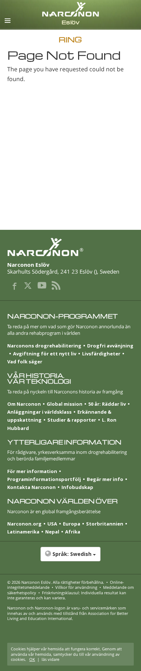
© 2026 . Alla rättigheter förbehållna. (55, 582)
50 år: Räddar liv (107, 404)
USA (52, 523)
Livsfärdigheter (101, 353)
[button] (70, 558)
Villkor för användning (76, 587)
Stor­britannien (104, 523)
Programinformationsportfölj (44, 479)
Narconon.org (24, 523)
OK (32, 659)
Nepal (52, 531)
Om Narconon (24, 404)
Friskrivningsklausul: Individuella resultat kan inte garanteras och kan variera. (66, 595)
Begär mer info (105, 479)
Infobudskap (77, 487)
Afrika (72, 531)
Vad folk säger (24, 361)
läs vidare (50, 659)
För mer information (32, 471)
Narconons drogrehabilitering (44, 345)
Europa (71, 523)
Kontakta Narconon (31, 487)
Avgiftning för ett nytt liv (44, 353)
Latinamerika (23, 531)
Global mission (64, 404)
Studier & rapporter (71, 420)
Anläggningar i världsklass (39, 412)
